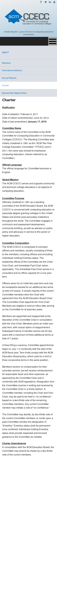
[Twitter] (46, 1)
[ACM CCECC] (28, 18)
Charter (5, 85)
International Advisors (12, 70)
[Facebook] (41, 1)
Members (6, 62)
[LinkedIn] (50, 1)
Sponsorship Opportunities (14, 92)
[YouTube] (54, 1)
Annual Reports (9, 77)
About (5, 52)
